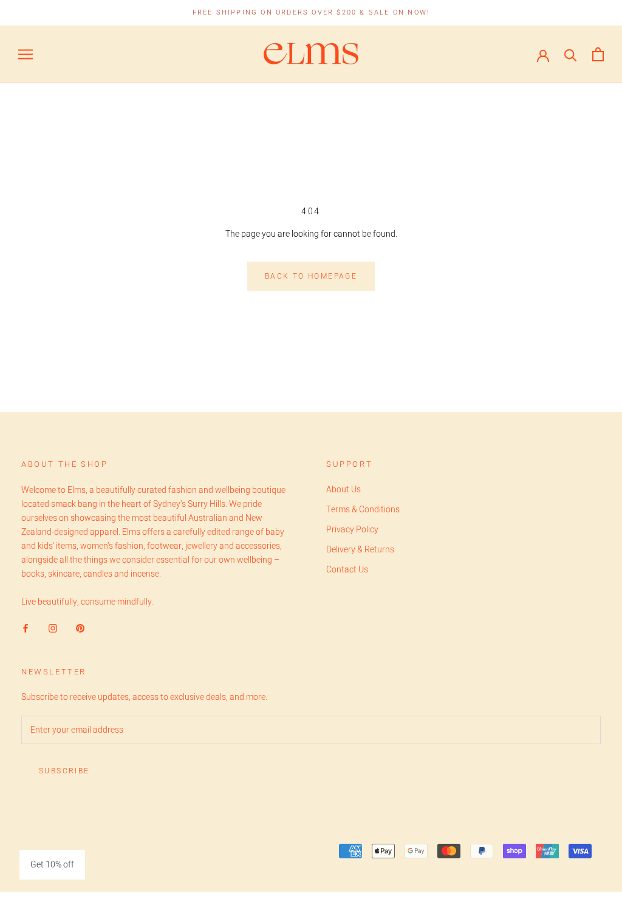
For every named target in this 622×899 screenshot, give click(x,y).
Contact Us (347, 569)
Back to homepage (311, 276)
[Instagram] (53, 628)
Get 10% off (52, 864)
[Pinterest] (80, 628)
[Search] (570, 54)
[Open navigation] (25, 54)
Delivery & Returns (360, 549)
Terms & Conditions (363, 509)
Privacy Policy (352, 529)
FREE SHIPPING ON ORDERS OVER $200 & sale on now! (311, 12)
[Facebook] (25, 628)
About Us (343, 489)
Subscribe (64, 770)
